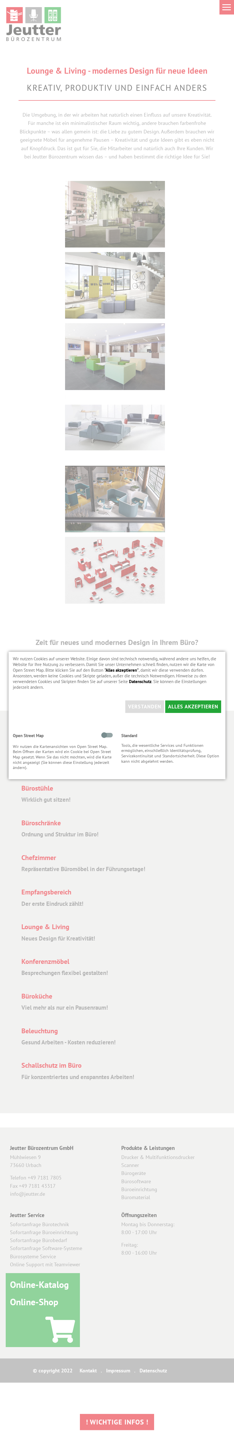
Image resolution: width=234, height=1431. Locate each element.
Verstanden (144, 706)
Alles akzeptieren (193, 706)
